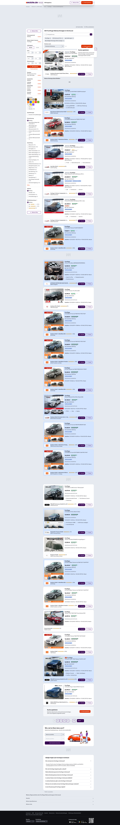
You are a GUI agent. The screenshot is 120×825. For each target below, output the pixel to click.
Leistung (29, 82)
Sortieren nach (47, 44)
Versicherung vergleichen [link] (70, 62)
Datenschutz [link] (52, 813)
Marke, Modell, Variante (32, 40)
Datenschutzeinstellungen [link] (61, 813)
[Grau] (33, 99)
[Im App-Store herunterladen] (73, 822)
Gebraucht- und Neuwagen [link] (37, 6)
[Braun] (36, 99)
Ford (45, 6)
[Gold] (31, 104)
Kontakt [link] (46, 813)
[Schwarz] (28, 99)
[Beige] (31, 99)
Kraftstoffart (30, 79)
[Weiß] (38, 99)
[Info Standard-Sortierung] (65, 46)
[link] (79, 27)
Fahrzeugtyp (30, 85)
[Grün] (38, 102)
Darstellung (38, 819)
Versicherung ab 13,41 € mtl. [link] (71, 668)
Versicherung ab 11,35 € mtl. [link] (71, 695)
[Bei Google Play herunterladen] (82, 822)
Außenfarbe (29, 97)
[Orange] (28, 102)
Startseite (28, 6)
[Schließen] (96, 49)
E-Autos (29, 89)
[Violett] (33, 104)
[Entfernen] (50, 38)
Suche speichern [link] (34, 69)
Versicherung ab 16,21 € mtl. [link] (71, 272)
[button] (34, 36)
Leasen (37, 47)
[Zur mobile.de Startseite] (37, 2)
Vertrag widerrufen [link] (39, 813)
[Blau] (31, 102)
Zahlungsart (30, 45)
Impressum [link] (28, 813)
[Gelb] (33, 102)
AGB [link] (33, 813)
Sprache (28, 819)
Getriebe (29, 92)
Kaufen (30, 47)
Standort (29, 72)
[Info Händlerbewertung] (36, 200)
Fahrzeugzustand (31, 35)
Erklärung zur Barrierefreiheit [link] (74, 813)
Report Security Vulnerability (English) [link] (34, 814)
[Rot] (36, 102)
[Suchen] (91, 34)
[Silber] (28, 104)
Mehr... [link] (28, 185)
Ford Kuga (49, 6)
